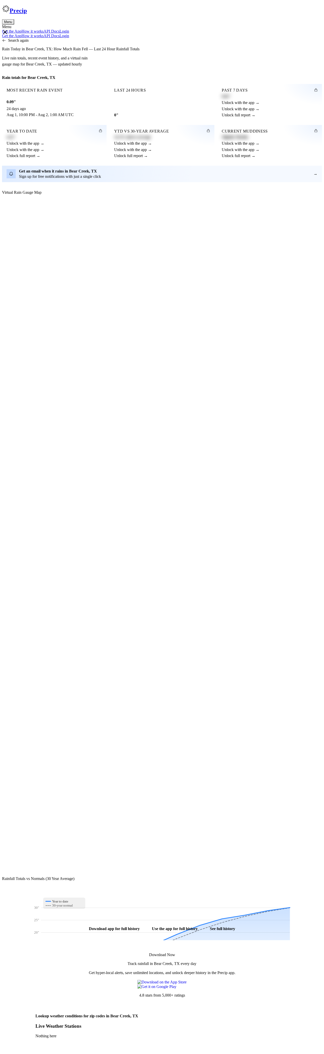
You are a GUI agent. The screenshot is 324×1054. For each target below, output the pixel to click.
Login (64, 31)
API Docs (51, 31)
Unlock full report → (238, 115)
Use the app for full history (175, 929)
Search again (18, 40)
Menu (8, 22)
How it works (33, 31)
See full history (222, 929)
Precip (18, 10)
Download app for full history (114, 929)
